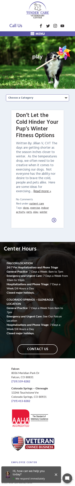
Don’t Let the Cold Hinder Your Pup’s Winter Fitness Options (37, 125)
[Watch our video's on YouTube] (62, 26)
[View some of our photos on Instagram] (55, 26)
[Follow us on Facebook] (41, 26)
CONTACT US (37, 349)
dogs (26, 208)
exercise (35, 208)
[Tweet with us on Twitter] (48, 26)
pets (29, 212)
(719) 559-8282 (20, 381)
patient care (36, 204)
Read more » (42, 191)
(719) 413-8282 (20, 401)
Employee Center (24, 462)
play (35, 212)
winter (43, 212)
